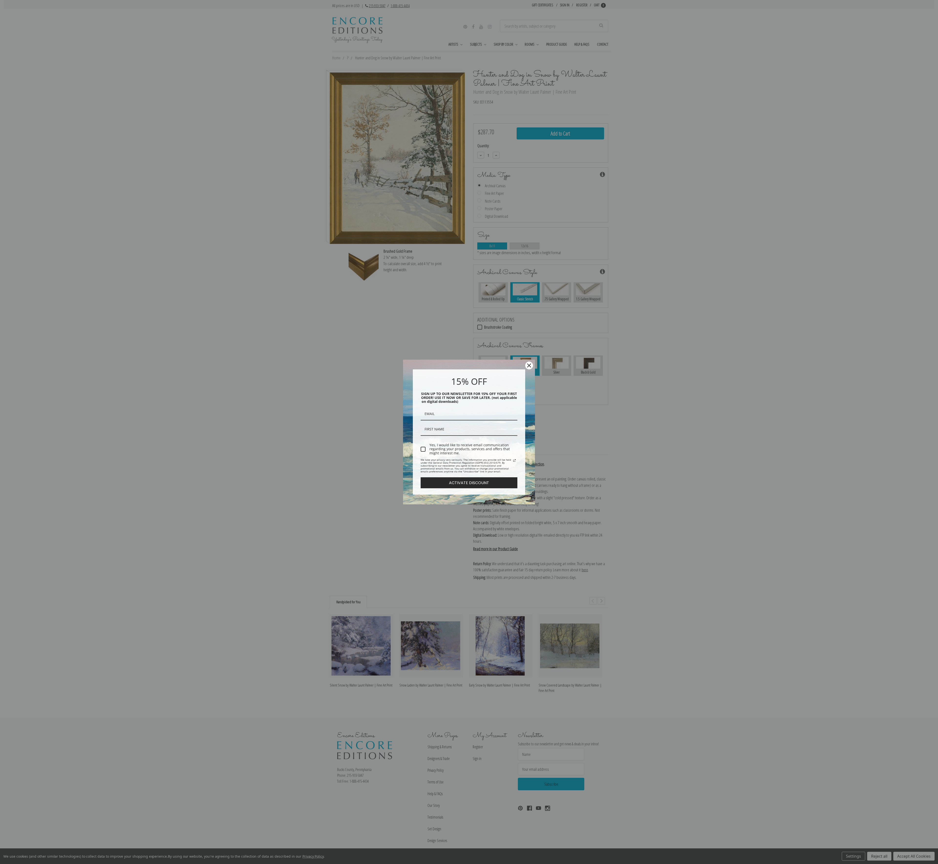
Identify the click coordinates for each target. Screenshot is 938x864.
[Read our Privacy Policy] (514, 460)
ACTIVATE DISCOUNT (469, 483)
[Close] (529, 365)
